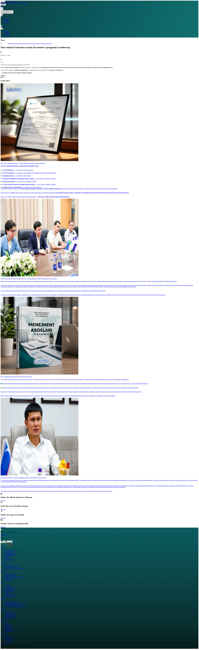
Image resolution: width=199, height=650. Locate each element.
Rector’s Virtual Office (22, 3)
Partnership (6, 31)
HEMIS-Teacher (5, 3)
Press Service (7, 21)
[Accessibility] (4, 1)
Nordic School (7, 35)
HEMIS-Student (13, 3)
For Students (7, 32)
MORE (2, 4)
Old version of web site (6, 642)
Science (6, 23)
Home (10, 43)
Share (3, 75)
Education (6, 34)
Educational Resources (6, 11)
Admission (6, 20)
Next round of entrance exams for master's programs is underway (35, 43)
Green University (9, 1)
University (6, 18)
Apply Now (4, 535)
